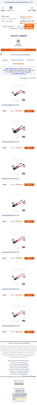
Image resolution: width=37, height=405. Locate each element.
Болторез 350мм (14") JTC (10, 141)
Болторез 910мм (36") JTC (10, 289)
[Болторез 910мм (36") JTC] (18, 277)
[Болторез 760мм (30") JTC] (18, 240)
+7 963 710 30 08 (13, 364)
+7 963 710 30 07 (14, 362)
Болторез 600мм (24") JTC (10, 215)
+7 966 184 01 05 (14, 372)
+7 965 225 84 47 (13, 366)
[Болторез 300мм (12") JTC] (18, 93)
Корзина (32, 8)
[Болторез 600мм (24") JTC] (18, 203)
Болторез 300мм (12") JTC (10, 105)
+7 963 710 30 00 (14, 367)
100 (35, 78)
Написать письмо (26, 16)
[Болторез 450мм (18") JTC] (18, 166)
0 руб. (34, 10)
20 (30, 78)
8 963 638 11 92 (14, 374)
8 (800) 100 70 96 (27, 21)
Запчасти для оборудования (20, 54)
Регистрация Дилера (29, 376)
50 (32, 78)
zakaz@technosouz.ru (19, 396)
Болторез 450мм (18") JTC (10, 178)
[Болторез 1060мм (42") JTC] (18, 313)
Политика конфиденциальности (11, 376)
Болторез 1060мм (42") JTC (11, 325)
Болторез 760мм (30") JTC (10, 252)
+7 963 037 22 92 (13, 371)
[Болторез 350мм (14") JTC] (18, 129)
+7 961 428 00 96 (12, 369)
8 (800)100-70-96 (25, 18)
